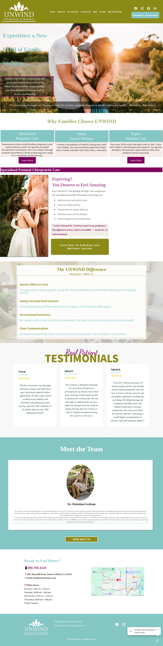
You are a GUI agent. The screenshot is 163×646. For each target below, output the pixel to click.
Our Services (73, 11)
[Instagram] (142, 8)
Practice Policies (115, 11)
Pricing (102, 11)
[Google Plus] (148, 8)
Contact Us (85, 11)
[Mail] (155, 8)
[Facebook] (136, 8)
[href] (117, 581)
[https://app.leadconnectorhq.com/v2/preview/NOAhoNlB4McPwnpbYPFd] (36, 626)
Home (52, 11)
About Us (61, 11)
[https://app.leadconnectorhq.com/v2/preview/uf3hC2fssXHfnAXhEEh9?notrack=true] (19, 12)
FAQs (95, 11)
